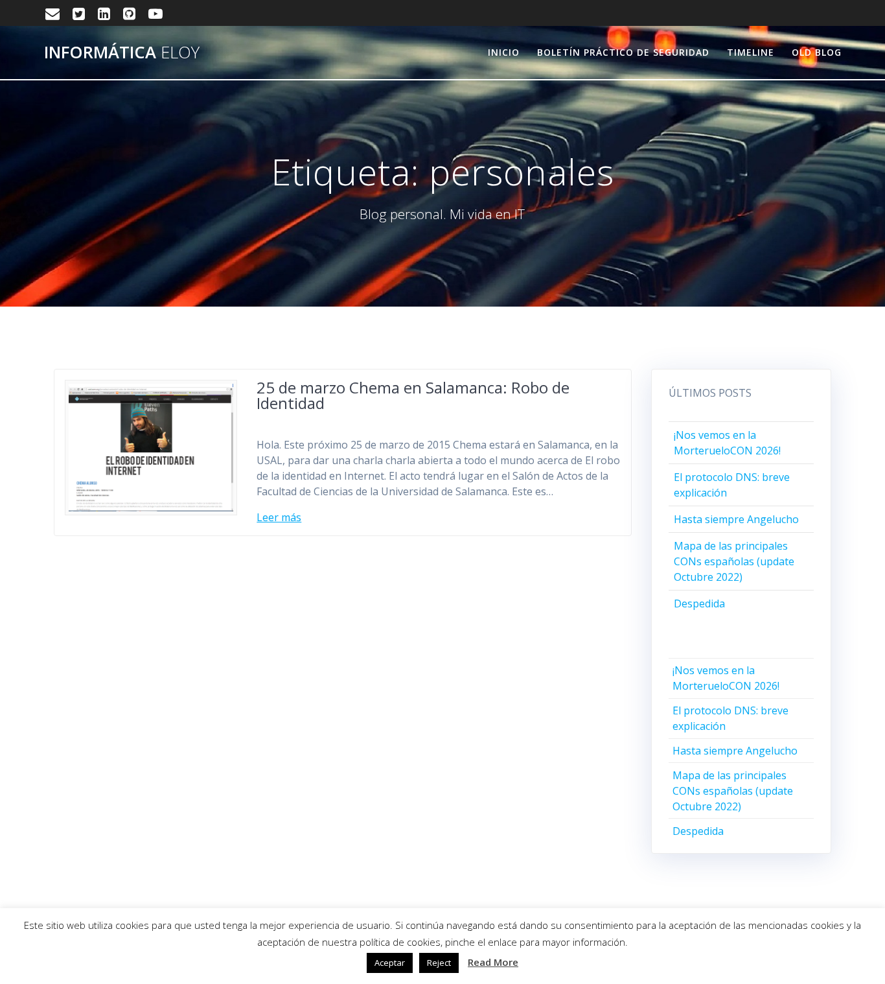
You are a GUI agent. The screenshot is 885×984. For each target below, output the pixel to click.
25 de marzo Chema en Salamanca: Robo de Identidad (413, 395)
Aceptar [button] (389, 962)
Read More (493, 961)
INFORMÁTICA (122, 52)
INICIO (504, 52)
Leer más (279, 517)
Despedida (699, 603)
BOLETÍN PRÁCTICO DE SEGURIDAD (623, 52)
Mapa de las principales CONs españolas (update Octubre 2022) (734, 561)
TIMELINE (750, 52)
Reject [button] (439, 962)
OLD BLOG (817, 52)
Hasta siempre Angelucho (736, 519)
